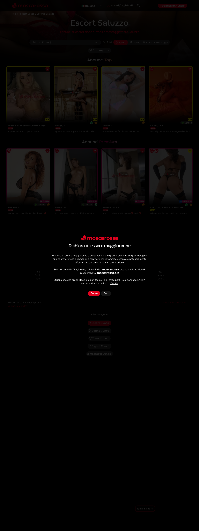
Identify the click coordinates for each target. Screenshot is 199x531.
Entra (94, 293)
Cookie (114, 283)
